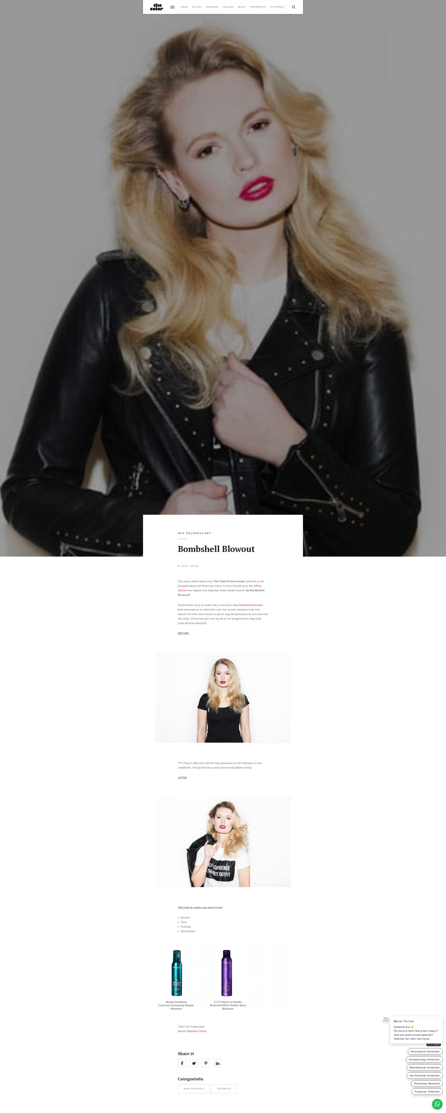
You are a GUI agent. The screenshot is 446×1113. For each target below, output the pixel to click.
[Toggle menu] (172, 7)
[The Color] (156, 6)
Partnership (258, 7)
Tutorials (224, 1089)
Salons (197, 7)
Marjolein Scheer (196, 1031)
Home (184, 7)
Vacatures (276, 7)
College (227, 7)
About (242, 7)
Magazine (212, 7)
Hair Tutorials (194, 1089)
